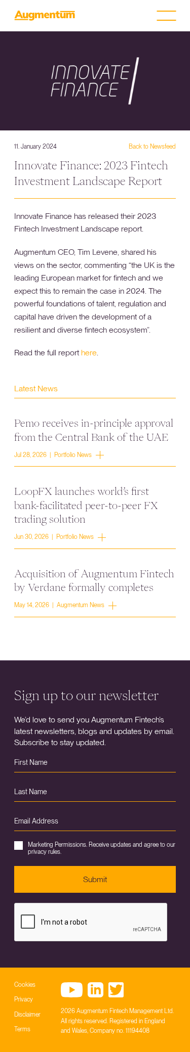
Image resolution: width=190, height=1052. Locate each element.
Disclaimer (27, 1014)
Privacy (23, 999)
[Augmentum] (44, 16)
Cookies (24, 984)
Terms (22, 1029)
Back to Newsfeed (152, 146)
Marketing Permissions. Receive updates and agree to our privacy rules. (101, 848)
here (89, 352)
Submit (95, 879)
